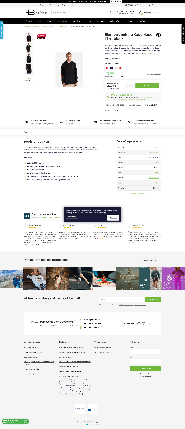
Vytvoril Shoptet (94, 424)
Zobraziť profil (148, 260)
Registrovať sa (116, 1)
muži (157, 162)
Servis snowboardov (66, 357)
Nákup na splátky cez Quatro (34, 352)
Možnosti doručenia (154, 74)
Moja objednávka (68, 5)
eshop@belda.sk (92, 319)
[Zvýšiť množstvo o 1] (133, 86)
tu (105, 213)
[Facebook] (138, 323)
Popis (26, 132)
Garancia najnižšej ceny (103, 347)
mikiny (157, 183)
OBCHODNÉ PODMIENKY (32, 357)
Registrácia (155, 5)
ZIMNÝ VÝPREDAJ (183, 34)
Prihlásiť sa (153, 299)
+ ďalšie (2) (29, 80)
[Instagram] (143, 323)
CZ (132, 5)
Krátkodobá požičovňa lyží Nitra (71, 347)
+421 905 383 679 (126, 12)
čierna (157, 173)
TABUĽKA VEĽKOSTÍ (113, 58)
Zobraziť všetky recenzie (51, 218)
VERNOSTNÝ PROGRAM (102, 352)
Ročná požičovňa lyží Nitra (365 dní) (72, 352)
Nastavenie (72, 217)
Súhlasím (113, 218)
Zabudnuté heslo (145, 377)
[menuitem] (30, 21)
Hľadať (110, 12)
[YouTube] (148, 323)
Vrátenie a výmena (30, 5)
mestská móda (154, 178)
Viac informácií (149, 53)
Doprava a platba (46, 5)
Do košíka (147, 85)
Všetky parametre (137, 193)
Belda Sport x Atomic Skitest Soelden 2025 (75, 362)
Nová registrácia (145, 374)
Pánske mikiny (154, 152)
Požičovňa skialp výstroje (68, 376)
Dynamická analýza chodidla (69, 366)
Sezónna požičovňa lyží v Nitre (70, 371)
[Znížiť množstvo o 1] (126, 86)
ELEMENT (154, 105)
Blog (57, 5)
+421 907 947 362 (92, 327)
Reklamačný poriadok (32, 369)
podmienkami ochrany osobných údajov (132, 305)
